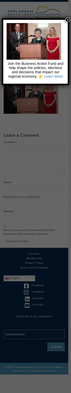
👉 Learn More (51, 76)
